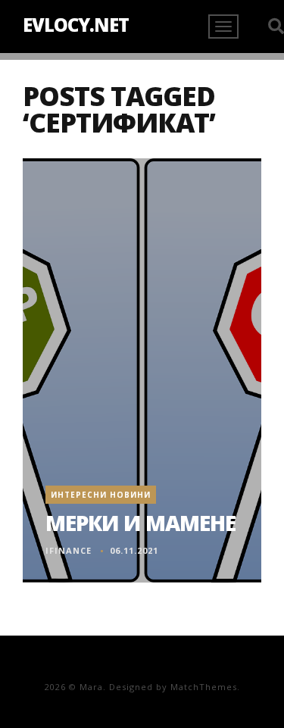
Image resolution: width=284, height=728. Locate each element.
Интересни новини (101, 494)
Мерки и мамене (140, 522)
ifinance (68, 550)
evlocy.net (76, 24)
